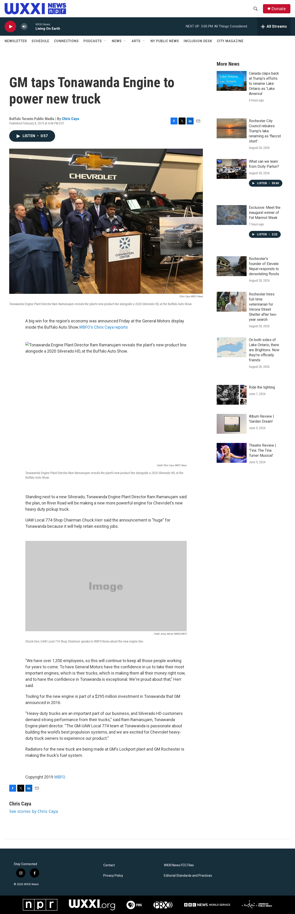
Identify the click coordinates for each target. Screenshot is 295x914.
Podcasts (92, 41)
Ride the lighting (262, 387)
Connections (66, 41)
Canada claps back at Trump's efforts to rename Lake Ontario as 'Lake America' (264, 83)
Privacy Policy (113, 875)
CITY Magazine (230, 41)
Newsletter (16, 41)
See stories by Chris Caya (33, 811)
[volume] (24, 26)
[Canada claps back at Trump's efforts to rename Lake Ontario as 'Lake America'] (232, 81)
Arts (136, 41)
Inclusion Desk (198, 41)
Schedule (40, 41)
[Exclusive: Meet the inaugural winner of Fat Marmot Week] (232, 215)
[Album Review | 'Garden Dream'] (232, 424)
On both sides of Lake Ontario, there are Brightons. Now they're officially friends (264, 350)
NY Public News (164, 41)
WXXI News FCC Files (179, 865)
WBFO (59, 777)
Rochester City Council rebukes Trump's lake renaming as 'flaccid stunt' (265, 131)
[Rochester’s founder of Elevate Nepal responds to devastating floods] (232, 266)
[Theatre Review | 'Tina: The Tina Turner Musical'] (232, 453)
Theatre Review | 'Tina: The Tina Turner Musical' (262, 450)
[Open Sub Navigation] (105, 41)
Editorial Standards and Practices (188, 875)
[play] (10, 26)
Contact (109, 865)
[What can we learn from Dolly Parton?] (232, 169)
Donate (278, 8)
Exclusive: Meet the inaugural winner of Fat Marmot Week (264, 212)
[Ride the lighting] (232, 395)
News (117, 41)
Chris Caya (70, 118)
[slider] (31, 26)
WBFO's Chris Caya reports (103, 327)
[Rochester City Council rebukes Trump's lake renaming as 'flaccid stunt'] (232, 128)
